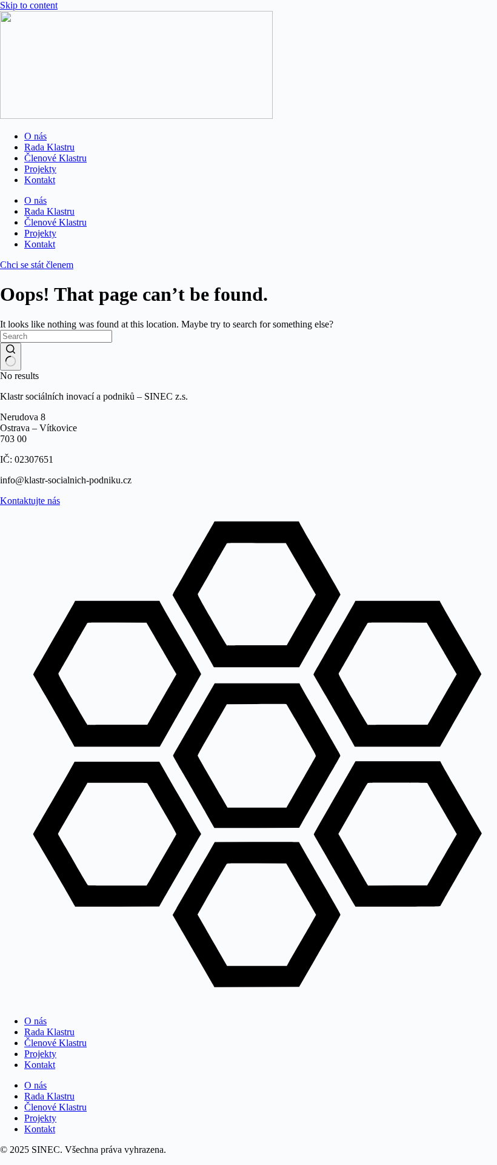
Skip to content (29, 5)
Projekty (40, 169)
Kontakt (39, 180)
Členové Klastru (55, 158)
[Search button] (10, 357)
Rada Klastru (49, 147)
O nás (35, 136)
